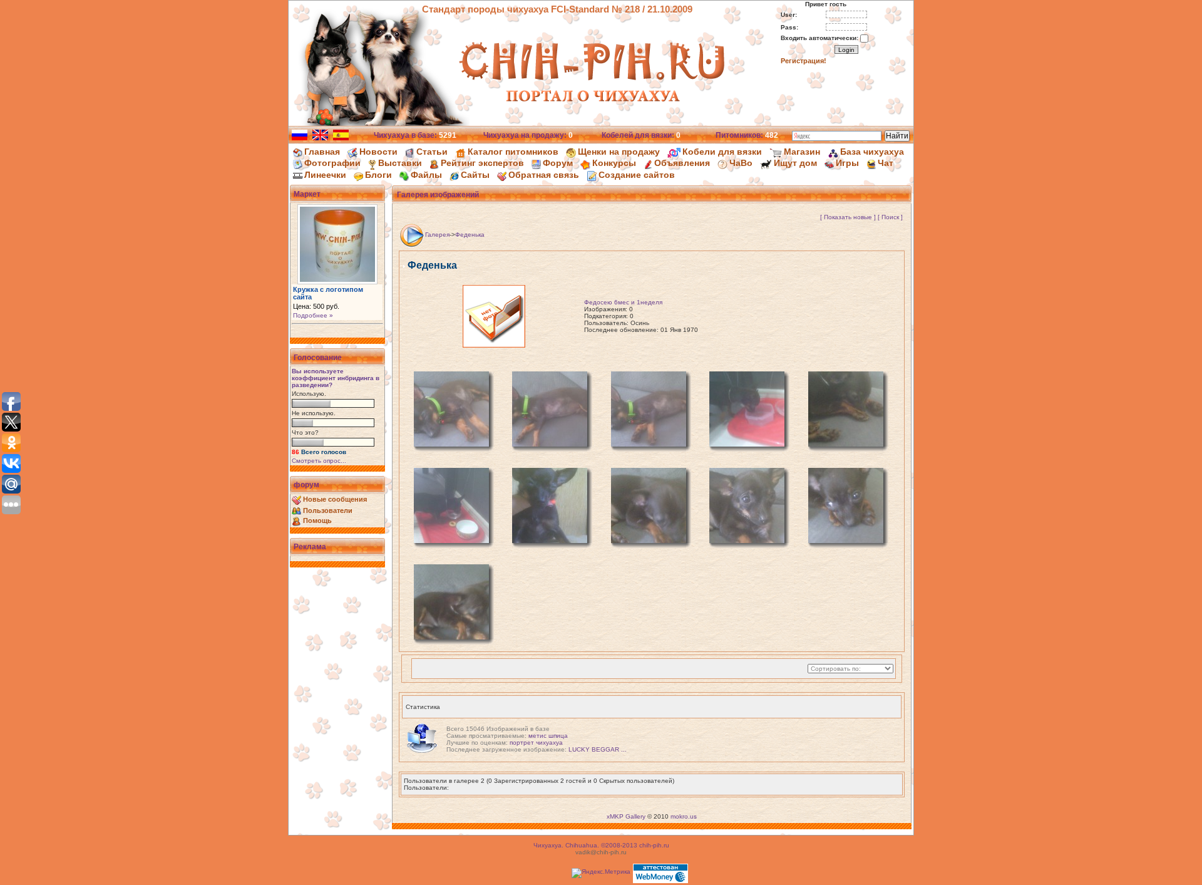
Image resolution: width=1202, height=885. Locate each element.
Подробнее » (313, 315)
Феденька (470, 234)
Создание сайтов (636, 175)
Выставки (400, 163)
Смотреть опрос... (319, 460)
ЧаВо (741, 163)
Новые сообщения (335, 499)
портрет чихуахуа (536, 742)
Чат (885, 163)
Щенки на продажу (619, 152)
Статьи (432, 152)
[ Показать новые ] (848, 217)
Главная (322, 152)
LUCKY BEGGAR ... (597, 749)
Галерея (437, 234)
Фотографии (332, 163)
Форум (558, 163)
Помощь (317, 520)
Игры (847, 163)
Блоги (378, 175)
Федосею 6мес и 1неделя (623, 302)
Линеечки (325, 175)
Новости (378, 152)
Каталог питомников (513, 152)
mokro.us (683, 816)
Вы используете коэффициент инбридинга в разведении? (335, 378)
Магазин (802, 152)
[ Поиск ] (890, 217)
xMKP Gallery (626, 816)
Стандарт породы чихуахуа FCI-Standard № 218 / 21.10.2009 (557, 9)
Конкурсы (614, 163)
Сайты (475, 175)
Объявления (682, 163)
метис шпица (548, 735)
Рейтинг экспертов (482, 163)
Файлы (426, 175)
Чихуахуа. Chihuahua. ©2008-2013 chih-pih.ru (601, 845)
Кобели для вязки (722, 152)
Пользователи (327, 510)
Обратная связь (543, 175)
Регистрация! (803, 61)
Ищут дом (795, 163)
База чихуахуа (872, 152)
